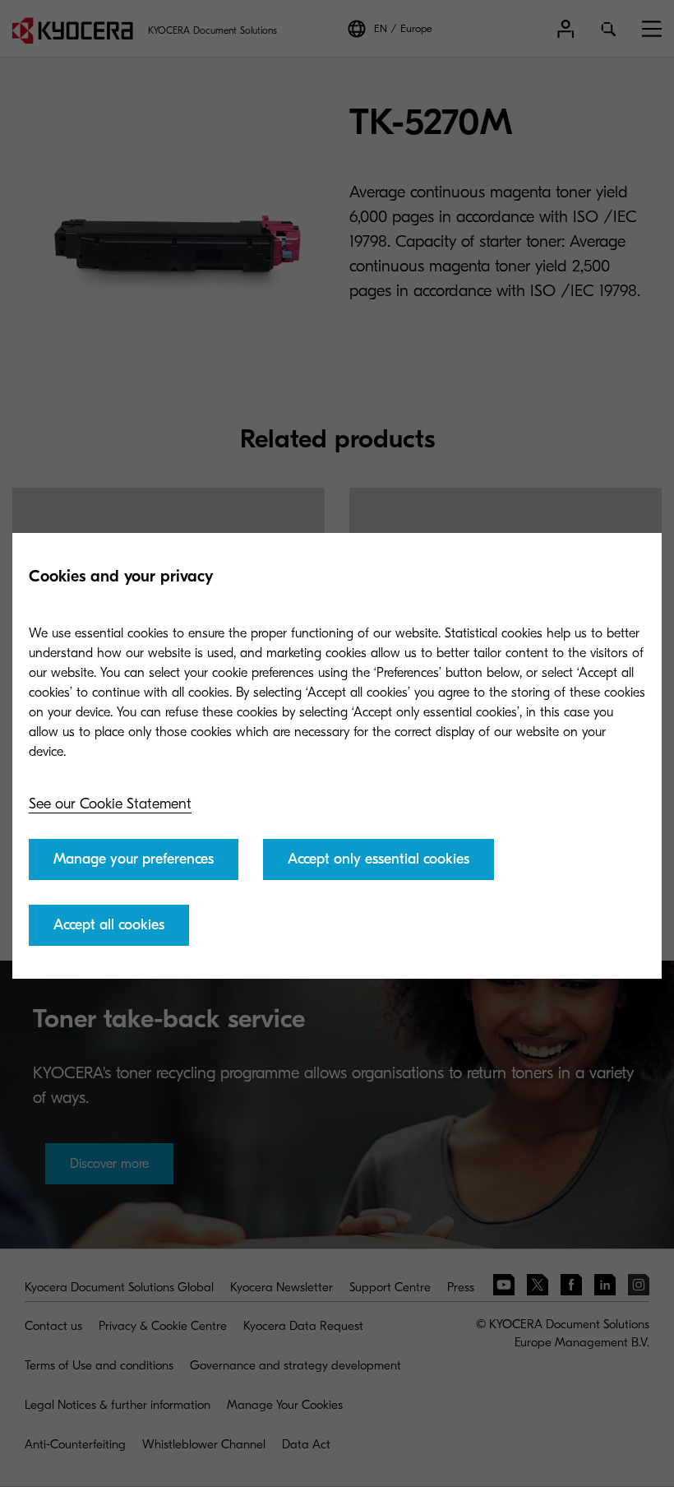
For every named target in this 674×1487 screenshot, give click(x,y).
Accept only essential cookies (378, 859)
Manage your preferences (133, 859)
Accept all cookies (108, 924)
